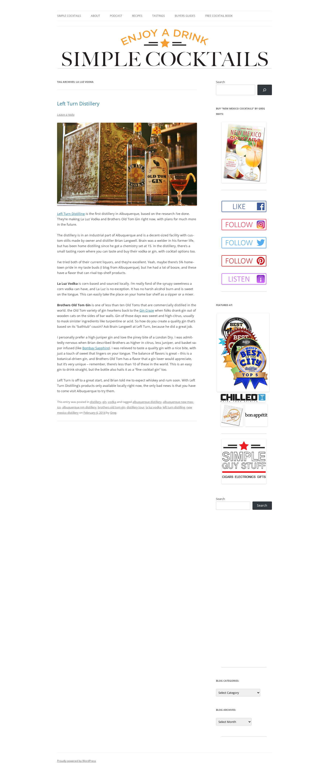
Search (220, 82)
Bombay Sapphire (95, 348)
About (95, 16)
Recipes (137, 16)
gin (105, 402)
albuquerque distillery (147, 402)
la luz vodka (153, 407)
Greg (113, 413)
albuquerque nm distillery (79, 407)
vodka (112, 402)
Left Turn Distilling (71, 214)
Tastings (158, 16)
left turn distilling (174, 407)
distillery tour (135, 407)
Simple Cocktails (69, 16)
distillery (95, 402)
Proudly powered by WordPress (76, 761)
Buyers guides (185, 16)
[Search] (264, 90)
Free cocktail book (219, 16)
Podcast (116, 16)
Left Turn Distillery (78, 103)
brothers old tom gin (111, 407)
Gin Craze (146, 310)
